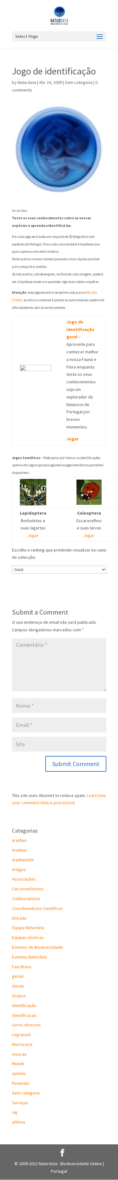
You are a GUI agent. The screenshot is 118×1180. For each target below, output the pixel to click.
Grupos (19, 996)
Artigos (19, 869)
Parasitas (20, 1083)
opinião (19, 1073)
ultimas (18, 1122)
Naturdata (27, 82)
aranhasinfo (23, 860)
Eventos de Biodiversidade (37, 947)
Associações (24, 879)
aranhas (19, 840)
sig (15, 1112)
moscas (19, 1054)
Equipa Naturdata (28, 927)
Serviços (20, 1103)
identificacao (24, 1015)
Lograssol (21, 1034)
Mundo (18, 1063)
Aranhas (19, 850)
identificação (24, 1005)
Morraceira (22, 1044)
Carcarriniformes (28, 889)
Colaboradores (26, 898)
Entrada (19, 918)
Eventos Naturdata (29, 957)
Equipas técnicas (28, 937)
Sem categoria (79, 82)
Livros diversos (26, 1025)
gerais (18, 976)
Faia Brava (21, 967)
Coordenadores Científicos (37, 908)
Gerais (18, 986)
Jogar (72, 439)
